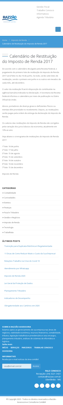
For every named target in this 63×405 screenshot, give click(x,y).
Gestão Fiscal (43, 6)
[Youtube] (47, 386)
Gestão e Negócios (12, 217)
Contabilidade (10, 193)
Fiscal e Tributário (11, 212)
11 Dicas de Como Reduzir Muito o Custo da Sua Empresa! (30, 253)
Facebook (42, 386)
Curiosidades (9, 197)
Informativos (43, 13)
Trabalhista (8, 232)
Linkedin (36, 386)
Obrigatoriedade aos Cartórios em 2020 (21, 305)
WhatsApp (58, 386)
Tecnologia (8, 227)
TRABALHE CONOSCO (43, 347)
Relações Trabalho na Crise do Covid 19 (22, 261)
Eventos (7, 202)
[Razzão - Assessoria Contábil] (9, 18)
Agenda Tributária (45, 17)
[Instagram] (53, 386)
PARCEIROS (27, 347)
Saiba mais (7, 344)
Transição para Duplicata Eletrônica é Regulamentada (28, 246)
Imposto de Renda (11, 222)
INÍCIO (5, 347)
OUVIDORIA (7, 351)
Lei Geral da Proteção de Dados (18, 283)
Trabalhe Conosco (45, 10)
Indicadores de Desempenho (17, 298)
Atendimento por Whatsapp (16, 268)
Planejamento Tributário (15, 290)
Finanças (7, 207)
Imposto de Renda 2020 (14, 276)
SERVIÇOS (15, 347)
